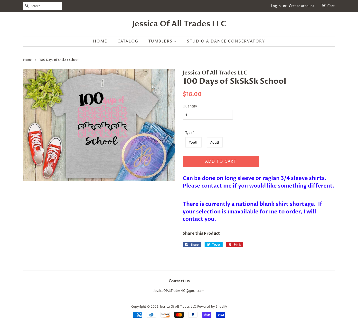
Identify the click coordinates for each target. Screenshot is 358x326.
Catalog (127, 41)
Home (100, 41)
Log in (276, 6)
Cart (331, 6)
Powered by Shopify (212, 306)
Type (189, 132)
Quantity (190, 106)
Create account (301, 6)
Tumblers (161, 41)
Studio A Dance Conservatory (226, 41)
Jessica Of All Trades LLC (179, 24)
